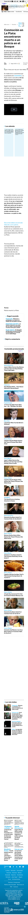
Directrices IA (20, 884)
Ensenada (7, 875)
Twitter (16, 867)
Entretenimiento (16, 879)
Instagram (10, 867)
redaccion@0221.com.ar (14, 898)
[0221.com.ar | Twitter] (17, 1)
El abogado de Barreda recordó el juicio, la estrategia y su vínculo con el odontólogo (14, 331)
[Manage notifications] (25, 907)
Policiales (3, 11)
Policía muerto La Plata (11, 310)
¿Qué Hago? (14, 877)
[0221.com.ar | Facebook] (15, 1)
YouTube (20, 867)
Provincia (9, 872)
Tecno (9, 879)
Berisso (20, 872)
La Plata (7, 870)
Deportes (13, 875)
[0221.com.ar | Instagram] (12, 1)
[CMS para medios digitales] (17, 909)
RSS (11, 886)
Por (5, 63)
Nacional (14, 872)
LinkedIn (23, 867)
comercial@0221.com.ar (14, 899)
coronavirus (18, 75)
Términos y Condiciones (14, 882)
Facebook (13, 867)
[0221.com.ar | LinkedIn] (23, 1)
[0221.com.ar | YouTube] (20, 1)
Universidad (11, 11)
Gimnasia (8, 877)
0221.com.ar (6, 24)
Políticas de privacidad (10, 884)
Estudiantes (19, 11)
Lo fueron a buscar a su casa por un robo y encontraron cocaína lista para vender (13, 325)
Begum (20, 877)
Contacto (15, 886)
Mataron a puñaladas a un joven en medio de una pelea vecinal (13, 320)
